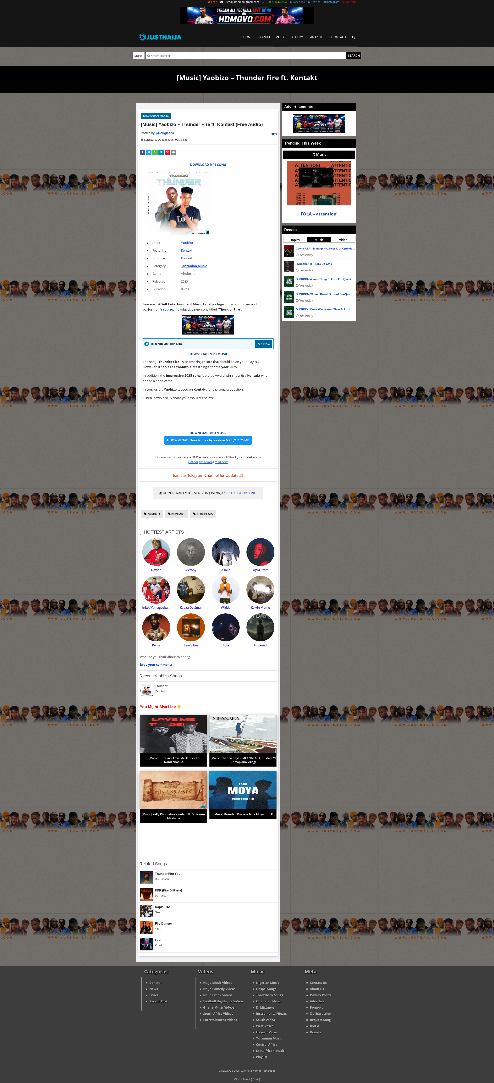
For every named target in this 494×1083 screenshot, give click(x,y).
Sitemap (256, 1070)
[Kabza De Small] (191, 590)
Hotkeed (260, 645)
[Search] (353, 37)
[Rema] (156, 627)
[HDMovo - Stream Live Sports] (247, 23)
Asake (225, 570)
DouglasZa (166, 133)
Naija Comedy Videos (219, 989)
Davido (156, 570)
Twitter (315, 2)
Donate (315, 1032)
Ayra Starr (260, 570)
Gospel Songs (266, 989)
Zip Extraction (320, 1013)
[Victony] (191, 552)
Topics (295, 240)
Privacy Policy (320, 995)
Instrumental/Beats (271, 1013)
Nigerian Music (267, 983)
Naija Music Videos (217, 983)
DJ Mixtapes (265, 1007)
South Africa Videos (218, 1013)
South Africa (265, 1020)
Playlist (261, 1057)
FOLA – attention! (319, 214)
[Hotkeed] (260, 627)
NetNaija (270, 1070)
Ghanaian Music (268, 1001)
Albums (297, 37)
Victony (190, 570)
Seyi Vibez (191, 645)
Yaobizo (187, 243)
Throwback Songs (269, 995)
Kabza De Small (191, 607)
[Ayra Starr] (260, 552)
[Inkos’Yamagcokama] (156, 590)
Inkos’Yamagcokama (157, 607)
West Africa (264, 1026)
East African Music (270, 1051)
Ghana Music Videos (218, 1007)
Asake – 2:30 (304, 294)
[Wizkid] (226, 590)
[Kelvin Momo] (260, 590)
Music (281, 37)
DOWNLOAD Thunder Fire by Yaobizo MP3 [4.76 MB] (209, 440)
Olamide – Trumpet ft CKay (313, 279)
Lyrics (153, 995)
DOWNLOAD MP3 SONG (208, 165)
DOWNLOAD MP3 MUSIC (208, 354)
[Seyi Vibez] (191, 627)
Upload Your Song (240, 493)
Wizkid (226, 607)
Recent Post (158, 1001)
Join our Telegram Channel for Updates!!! (208, 475)
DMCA (314, 1026)
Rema (156, 645)
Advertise (317, 1001)
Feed (213, 2)
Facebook (298, 2)
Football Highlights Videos (223, 1001)
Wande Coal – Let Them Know (315, 263)
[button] (142, 152)
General (155, 983)
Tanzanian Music (156, 115)
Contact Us (318, 983)
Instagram (332, 2)
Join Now (263, 343)
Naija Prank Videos (217, 995)
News (153, 989)
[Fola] (226, 627)
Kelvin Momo (260, 607)
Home (248, 37)
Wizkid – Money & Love (311, 309)
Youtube (350, 2)
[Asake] (226, 552)
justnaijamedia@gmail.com (208, 462)
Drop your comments (156, 664)
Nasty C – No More (308, 248)
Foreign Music (266, 1032)
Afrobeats (204, 514)
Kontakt (186, 250)
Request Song (320, 1020)
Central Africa (266, 1044)
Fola (226, 645)
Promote (316, 1007)
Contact (338, 37)
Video (343, 240)
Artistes (318, 37)
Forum (264, 37)
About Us (317, 989)
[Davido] (156, 552)
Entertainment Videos (220, 1020)
